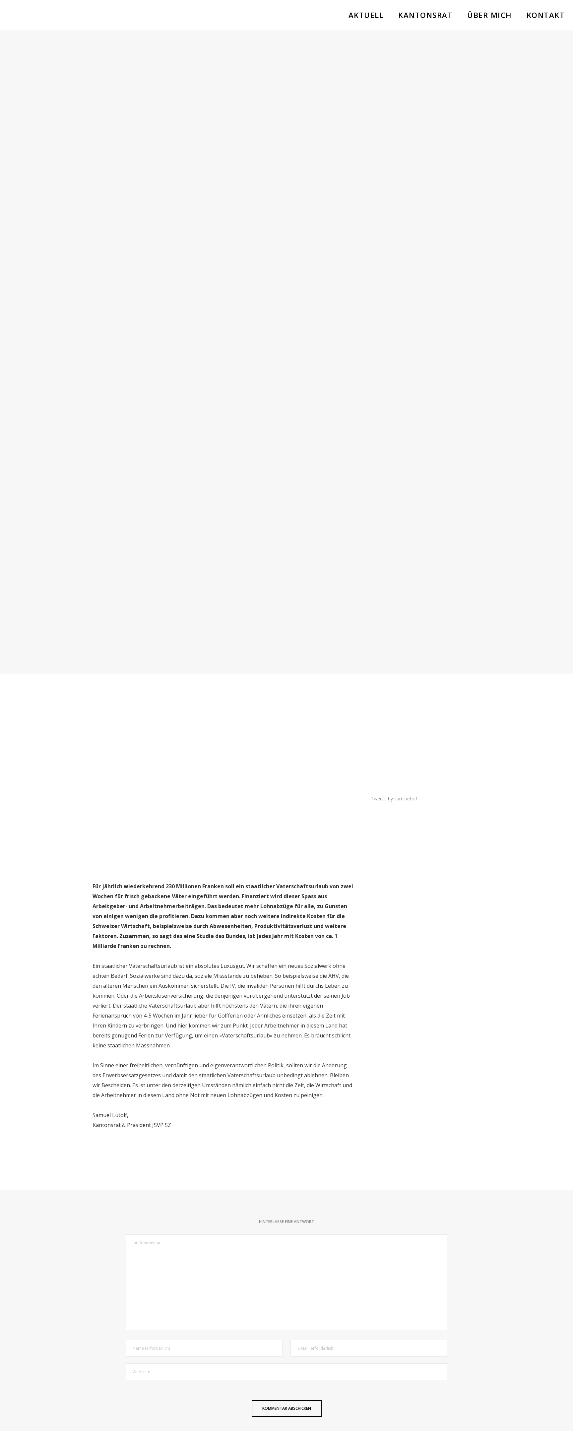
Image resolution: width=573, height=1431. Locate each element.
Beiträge (286, 328)
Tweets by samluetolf (394, 798)
